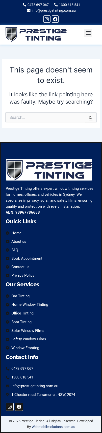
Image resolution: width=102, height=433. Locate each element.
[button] (88, 33)
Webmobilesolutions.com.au (53, 427)
